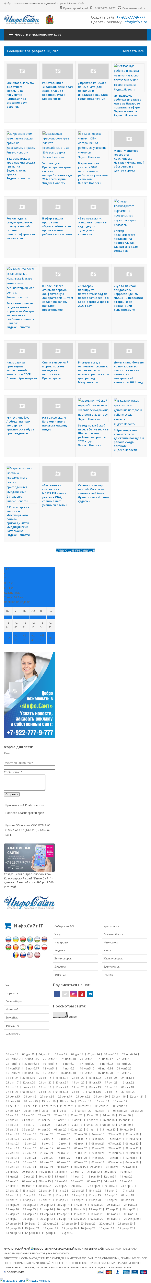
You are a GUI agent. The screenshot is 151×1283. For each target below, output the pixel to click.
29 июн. (115, 1148)
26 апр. (110, 1186)
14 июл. (132, 1139)
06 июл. (132, 1143)
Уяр (8, 985)
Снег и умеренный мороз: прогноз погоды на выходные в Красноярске (55, 370)
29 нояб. (129, 1054)
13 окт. (45, 1087)
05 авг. (28, 1129)
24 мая (45, 1172)
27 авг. (60, 1115)
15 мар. (12, 1214)
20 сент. (31, 1101)
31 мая (63, 1167)
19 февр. (32, 1228)
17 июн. (46, 1158)
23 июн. (80, 1153)
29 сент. (13, 1096)
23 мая (61, 1172)
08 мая (45, 1181)
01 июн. (46, 1167)
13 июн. (115, 1158)
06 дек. (12, 1054)
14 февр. (125, 1228)
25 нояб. (68, 1059)
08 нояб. (124, 1068)
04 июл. (29, 1148)
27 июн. (12, 1153)
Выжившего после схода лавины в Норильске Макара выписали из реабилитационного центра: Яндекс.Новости (21, 315)
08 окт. (127, 1087)
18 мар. (95, 1209)
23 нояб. (105, 1059)
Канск (107, 950)
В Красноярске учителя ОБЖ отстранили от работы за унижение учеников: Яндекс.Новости (93, 173)
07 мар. (12, 1219)
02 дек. (77, 1054)
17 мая (28, 1176)
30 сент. (128, 1092)
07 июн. (80, 1162)
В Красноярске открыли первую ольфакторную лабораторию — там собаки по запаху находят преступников (57, 298)
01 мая (28, 1186)
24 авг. (108, 1115)
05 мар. (46, 1219)
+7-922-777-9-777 (104, 8)
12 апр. (78, 1195)
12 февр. (31, 1233)
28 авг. (44, 1115)
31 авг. (137, 1111)
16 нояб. (105, 1064)
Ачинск (108, 974)
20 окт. (61, 1082)
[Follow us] (65, 994)
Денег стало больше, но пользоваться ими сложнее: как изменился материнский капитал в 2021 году (129, 372)
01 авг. (93, 1129)
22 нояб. (124, 1059)
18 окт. (94, 1082)
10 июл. (63, 1143)
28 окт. (61, 1078)
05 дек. (28, 1054)
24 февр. (69, 1223)
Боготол (60, 974)
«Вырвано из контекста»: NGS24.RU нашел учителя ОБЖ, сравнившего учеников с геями (54, 495)
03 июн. (12, 1167)
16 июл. (98, 1139)
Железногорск (113, 958)
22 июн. (98, 1153)
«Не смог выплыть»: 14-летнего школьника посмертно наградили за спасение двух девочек (20, 94)
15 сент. (120, 1101)
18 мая (12, 1176)
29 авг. (28, 1115)
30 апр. (45, 1186)
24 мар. (130, 1205)
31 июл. (109, 1129)
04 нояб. (68, 1073)
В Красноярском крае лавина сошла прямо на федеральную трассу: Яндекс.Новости (20, 168)
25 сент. (83, 1096)
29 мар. (46, 1205)
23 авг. (125, 1115)
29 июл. (12, 1134)
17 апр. (127, 1190)
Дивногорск (112, 966)
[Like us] (57, 994)
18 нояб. (68, 1064)
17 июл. (80, 1139)
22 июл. (132, 1134)
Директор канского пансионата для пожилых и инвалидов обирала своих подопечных (93, 91)
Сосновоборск (113, 934)
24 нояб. (87, 1059)
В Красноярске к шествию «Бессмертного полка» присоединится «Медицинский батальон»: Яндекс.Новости (18, 521)
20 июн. (132, 1153)
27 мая (128, 1167)
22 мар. (29, 1209)
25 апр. (127, 1186)
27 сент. (47, 1096)
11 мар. (80, 1214)
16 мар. (128, 1209)
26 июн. (29, 1153)
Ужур (57, 934)
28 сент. (30, 1096)
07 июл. (115, 1143)
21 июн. (115, 1153)
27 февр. (13, 1223)
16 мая (45, 1176)
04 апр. (78, 1200)
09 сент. (102, 1106)
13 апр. (61, 1195)
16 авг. (108, 1120)
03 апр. (94, 1200)
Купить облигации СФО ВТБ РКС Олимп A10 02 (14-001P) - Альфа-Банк (27, 830)
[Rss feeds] (90, 994)
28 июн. (132, 1148)
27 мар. (80, 1205)
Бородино (12, 1025)
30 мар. (29, 1205)
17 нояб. (87, 1064)
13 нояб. (31, 1068)
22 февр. (106, 1223)
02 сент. (102, 1111)
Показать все (133, 51)
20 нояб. (31, 1064)
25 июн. (46, 1153)
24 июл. (98, 1134)
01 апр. (127, 1200)
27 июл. (46, 1134)
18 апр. (111, 1190)
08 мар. (130, 1214)
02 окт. (94, 1092)
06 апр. (45, 1200)
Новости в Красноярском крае (38, 34)
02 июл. (63, 1148)
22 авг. (12, 1120)
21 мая (93, 1172)
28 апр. (77, 1186)
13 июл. (12, 1143)
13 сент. (31, 1106)
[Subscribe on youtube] (81, 994)
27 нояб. (31, 1059)
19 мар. (79, 1209)
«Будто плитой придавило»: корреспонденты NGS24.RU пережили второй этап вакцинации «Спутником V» (128, 298)
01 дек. (93, 1054)
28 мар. (63, 1205)
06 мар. (29, 1219)
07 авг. (125, 1125)
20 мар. (63, 1209)
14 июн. (98, 1158)
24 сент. (101, 1096)
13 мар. (46, 1214)
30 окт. (28, 1078)
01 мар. (113, 1219)
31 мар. (12, 1205)
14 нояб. (13, 1068)
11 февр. (49, 1233)
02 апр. (111, 1200)
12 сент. (49, 1106)
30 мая (80, 1167)
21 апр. (61, 1190)
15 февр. (106, 1228)
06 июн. (98, 1162)
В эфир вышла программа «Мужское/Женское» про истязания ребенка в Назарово (57, 226)
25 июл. (80, 1134)
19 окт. (78, 1082)
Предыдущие (85, 550)
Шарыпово (13, 1033)
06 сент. (31, 1111)
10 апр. (111, 1195)
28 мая (112, 1167)
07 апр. (28, 1200)
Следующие (65, 550)
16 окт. (127, 1082)
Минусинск (111, 942)
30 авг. (12, 1115)
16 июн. (63, 1158)
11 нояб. (68, 1068)
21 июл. (12, 1139)
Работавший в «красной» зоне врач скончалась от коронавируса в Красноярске (57, 91)
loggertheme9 (14, 1272)
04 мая (110, 1181)
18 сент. (67, 1101)
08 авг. (108, 1125)
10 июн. (29, 1162)
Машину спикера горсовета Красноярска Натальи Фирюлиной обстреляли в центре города (129, 160)
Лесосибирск (14, 1001)
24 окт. (127, 1078)
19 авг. (60, 1120)
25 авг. (93, 1115)
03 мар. (80, 1219)
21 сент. (13, 1101)
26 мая (12, 1172)
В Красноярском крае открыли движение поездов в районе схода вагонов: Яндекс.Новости (129, 440)
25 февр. (50, 1223)
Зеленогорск (63, 958)
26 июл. (63, 1134)
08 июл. (98, 1143)
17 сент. (84, 1101)
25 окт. (111, 1078)
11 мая (126, 1176)
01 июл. (80, 1148)
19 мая (126, 1172)
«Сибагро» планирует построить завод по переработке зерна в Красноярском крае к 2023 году (93, 296)
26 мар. (96, 1205)
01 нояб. (124, 1073)
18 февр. (50, 1228)
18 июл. (63, 1139)
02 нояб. (105, 1073)
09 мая (28, 1181)
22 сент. (137, 1096)
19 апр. (94, 1190)
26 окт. (94, 1078)
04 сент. (67, 1111)
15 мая (61, 1176)
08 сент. (120, 1106)
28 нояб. (13, 1059)
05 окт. (45, 1092)
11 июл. (46, 1143)
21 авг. (28, 1120)
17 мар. (112, 1209)
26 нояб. (50, 1059)
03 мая (126, 1181)
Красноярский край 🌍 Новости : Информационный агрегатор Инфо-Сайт (54, 1248)
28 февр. (131, 1219)
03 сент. (84, 1111)
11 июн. (12, 1162)
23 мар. (12, 1209)
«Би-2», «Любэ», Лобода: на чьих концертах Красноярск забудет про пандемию (21, 425)
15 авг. (125, 1120)
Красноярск (111, 926)
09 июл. (80, 1143)
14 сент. (13, 1106)
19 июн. (12, 1158)
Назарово (61, 942)
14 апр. (45, 1195)
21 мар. (46, 1209)
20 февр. (13, 1228)
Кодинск (60, 950)
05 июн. (115, 1162)
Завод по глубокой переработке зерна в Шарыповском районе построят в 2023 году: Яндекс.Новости (93, 435)
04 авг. (44, 1129)
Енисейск (12, 1017)
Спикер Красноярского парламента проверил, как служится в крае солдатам (126, 240)
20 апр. (78, 1190)
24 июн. (63, 1153)
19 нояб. (50, 1064)
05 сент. (49, 1111)
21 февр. (125, 1223)
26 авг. (76, 1115)
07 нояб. (13, 1073)
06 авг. (12, 1129)
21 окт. (45, 1082)
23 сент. (119, 1096)
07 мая (61, 1181)
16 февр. (88, 1228)
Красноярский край (75, 8)
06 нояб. (31, 1073)
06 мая (77, 1181)
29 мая (96, 1167)
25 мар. (113, 1205)
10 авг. (76, 1125)
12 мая (110, 1176)
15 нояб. (124, 1064)
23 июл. (115, 1134)
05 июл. (12, 1148)
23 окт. (12, 1082)
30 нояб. (111, 1054)
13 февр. (13, 1233)
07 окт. (12, 1092)
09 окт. (111, 1087)
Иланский (12, 1009)
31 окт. (12, 1078)
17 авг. (93, 1120)
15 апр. (28, 1195)
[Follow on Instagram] (73, 994)
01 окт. (111, 1092)
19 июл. (46, 1139)
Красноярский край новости (24, 805)
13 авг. (28, 1125)
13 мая (93, 1176)
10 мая (12, 1181)
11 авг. (60, 1125)
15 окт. (12, 1087)
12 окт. (61, 1087)
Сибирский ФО (64, 926)
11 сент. (67, 1106)
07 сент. (13, 1111)
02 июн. (29, 1167)
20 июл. (29, 1139)
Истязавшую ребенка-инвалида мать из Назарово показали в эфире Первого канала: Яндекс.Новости (128, 105)
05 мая (93, 1181)
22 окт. (28, 1082)
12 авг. (44, 1125)
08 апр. (12, 1200)
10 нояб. (87, 1068)
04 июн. (132, 1162)
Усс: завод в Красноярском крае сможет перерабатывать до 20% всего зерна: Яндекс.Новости (57, 173)
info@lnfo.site (134, 22)
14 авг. (12, 1125)
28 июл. (29, 1134)
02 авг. (76, 1129)
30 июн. (98, 1148)
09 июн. (46, 1162)
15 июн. (80, 1158)
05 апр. (61, 1200)
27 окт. (78, 1078)
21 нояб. (13, 1064)
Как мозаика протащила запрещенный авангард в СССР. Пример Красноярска (21, 370)
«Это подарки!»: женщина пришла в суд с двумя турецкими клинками (92, 226)
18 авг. (76, 1120)
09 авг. (93, 1125)
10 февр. (67, 1233)
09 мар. (113, 1214)
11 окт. (78, 1087)
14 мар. (29, 1214)
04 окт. (61, 1092)
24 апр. (12, 1190)
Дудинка (60, 966)
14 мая (77, 1176)
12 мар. (63, 1214)
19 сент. (49, 1101)
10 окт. (94, 1087)
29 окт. (45, 1078)
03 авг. (60, 1129)
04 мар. (63, 1219)
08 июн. (63, 1162)
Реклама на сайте (133, 8)
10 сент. (84, 1106)
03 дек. (61, 1054)
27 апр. (94, 1186)
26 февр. (32, 1223)
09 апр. (127, 1195)
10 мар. (96, 1214)
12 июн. (132, 1158)
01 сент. (120, 1111)
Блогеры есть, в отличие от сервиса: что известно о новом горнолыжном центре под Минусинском (93, 372)
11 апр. (94, 1195)
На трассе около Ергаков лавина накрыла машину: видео (55, 423)
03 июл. (46, 1148)
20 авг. (44, 1120)
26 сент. (65, 1096)
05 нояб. (50, 1073)
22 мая (77, 1172)
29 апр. (61, 1186)
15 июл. (115, 1139)
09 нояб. (105, 1068)
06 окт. (28, 1092)
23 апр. (28, 1190)
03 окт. (78, 1092)
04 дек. (45, 1054)
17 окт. (111, 1082)
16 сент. (102, 1101)
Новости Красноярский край (24, 813)
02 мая (12, 1186)
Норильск (12, 993)
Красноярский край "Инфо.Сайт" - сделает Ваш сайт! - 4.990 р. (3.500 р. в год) (29, 882)
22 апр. (45, 1190)
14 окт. (28, 1087)
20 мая (110, 1172)
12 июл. (29, 1143)
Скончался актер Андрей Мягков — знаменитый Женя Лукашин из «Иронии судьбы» (93, 493)
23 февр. (88, 1223)
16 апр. (12, 1195)
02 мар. (96, 1219)
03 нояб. (87, 1073)
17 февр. (69, 1228)
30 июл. (126, 1129)
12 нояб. (50, 1068)
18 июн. (29, 1158)
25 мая (28, 1172)
